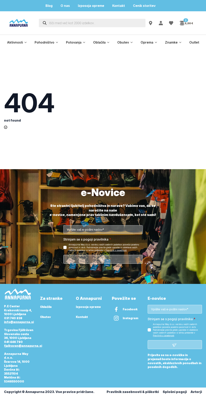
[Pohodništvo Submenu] (58, 42)
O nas (65, 6)
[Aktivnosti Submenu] (27, 42)
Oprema (147, 42)
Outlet (194, 42)
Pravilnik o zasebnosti (116, 250)
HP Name (8, 192)
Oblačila (99, 42)
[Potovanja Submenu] (85, 42)
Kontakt (118, 6)
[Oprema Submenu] (157, 42)
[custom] (116, 309)
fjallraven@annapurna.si (23, 345)
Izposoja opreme (91, 6)
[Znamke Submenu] (181, 42)
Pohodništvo (44, 42)
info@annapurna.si (19, 322)
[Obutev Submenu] (133, 42)
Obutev (123, 42)
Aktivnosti (15, 42)
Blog (49, 6)
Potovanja (73, 42)
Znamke (171, 42)
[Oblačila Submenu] (109, 42)
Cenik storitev (147, 6)
